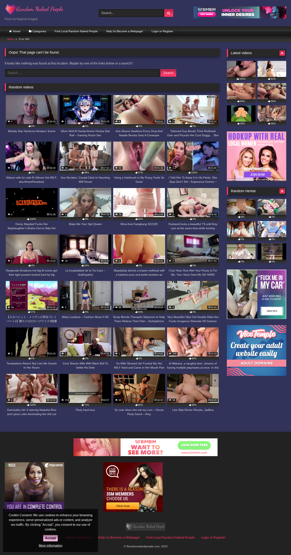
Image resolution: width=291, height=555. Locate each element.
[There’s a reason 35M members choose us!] (133, 510)
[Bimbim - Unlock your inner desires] (240, 17)
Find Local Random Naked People (76, 31)
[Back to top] (278, 543)
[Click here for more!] (256, 180)
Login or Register (162, 31)
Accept (50, 538)
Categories (39, 31)
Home (16, 31)
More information (50, 545)
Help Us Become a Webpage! (124, 31)
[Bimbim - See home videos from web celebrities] (145, 455)
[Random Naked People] (34, 10)
